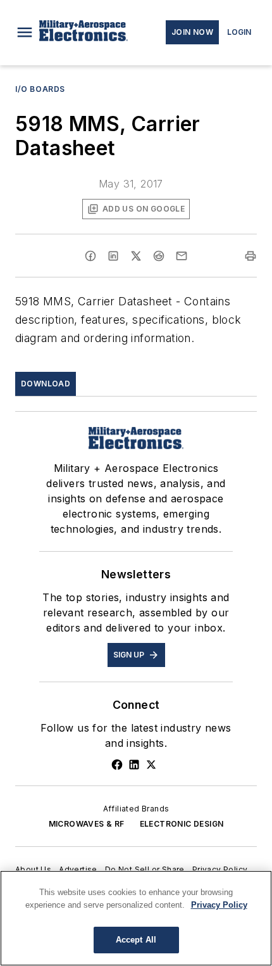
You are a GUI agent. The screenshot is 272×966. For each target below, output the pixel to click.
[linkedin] (113, 256)
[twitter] (136, 256)
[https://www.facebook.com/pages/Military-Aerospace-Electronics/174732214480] (117, 764)
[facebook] (90, 256)
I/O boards (40, 89)
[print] (250, 256)
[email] (181, 256)
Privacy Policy (220, 869)
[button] (24, 32)
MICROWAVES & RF (87, 824)
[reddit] (158, 256)
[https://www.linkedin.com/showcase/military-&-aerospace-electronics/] (134, 764)
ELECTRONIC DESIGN (182, 824)
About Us (33, 869)
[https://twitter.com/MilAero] (151, 764)
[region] (136, 918)
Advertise (78, 869)
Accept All (136, 939)
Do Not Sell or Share (145, 869)
